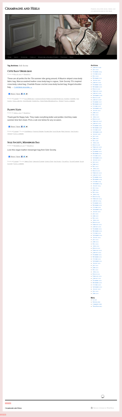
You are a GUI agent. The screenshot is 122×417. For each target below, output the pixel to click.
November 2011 (97, 257)
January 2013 (97, 227)
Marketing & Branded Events (48, 57)
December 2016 (97, 125)
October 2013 (97, 207)
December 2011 (97, 254)
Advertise (24, 57)
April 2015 (96, 168)
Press (71, 57)
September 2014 (97, 183)
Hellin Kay (27, 74)
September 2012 (97, 235)
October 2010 (97, 285)
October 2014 (97, 181)
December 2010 (97, 280)
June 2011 (95, 267)
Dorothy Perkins (38, 131)
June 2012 (96, 242)
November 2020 (97, 87)
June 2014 (96, 190)
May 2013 (95, 218)
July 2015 (95, 162)
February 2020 (97, 91)
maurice (66, 98)
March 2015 (96, 171)
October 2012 (97, 233)
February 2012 (97, 250)
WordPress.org (97, 306)
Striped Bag (35, 101)
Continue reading (23, 87)
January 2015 (97, 175)
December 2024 (97, 72)
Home (9, 57)
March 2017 (96, 119)
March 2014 (96, 196)
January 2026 (97, 67)
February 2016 (97, 147)
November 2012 (97, 231)
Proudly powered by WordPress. (103, 408)
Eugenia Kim (48, 131)
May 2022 (96, 76)
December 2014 (97, 177)
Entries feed (96, 302)
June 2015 (96, 164)
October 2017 (97, 106)
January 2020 (97, 93)
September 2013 (97, 209)
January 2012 (97, 252)
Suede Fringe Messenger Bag (49, 101)
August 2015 (97, 160)
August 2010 (97, 289)
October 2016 (97, 130)
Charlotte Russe (40, 98)
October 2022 (97, 74)
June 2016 (95, 138)
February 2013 (97, 224)
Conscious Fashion (38, 161)
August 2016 (96, 134)
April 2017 (96, 117)
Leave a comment (70, 101)
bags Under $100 (29, 98)
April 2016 (96, 143)
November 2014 (97, 179)
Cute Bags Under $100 (19, 71)
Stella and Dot (17, 101)
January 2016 (97, 149)
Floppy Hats (14, 109)
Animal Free (28, 161)
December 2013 (97, 203)
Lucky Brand (57, 131)
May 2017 (95, 115)
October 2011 (97, 259)
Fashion (15, 98)
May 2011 (95, 270)
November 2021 (97, 78)
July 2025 (96, 69)
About (16, 57)
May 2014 (95, 192)
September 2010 (97, 287)
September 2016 (97, 132)
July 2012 (95, 239)
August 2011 (96, 263)
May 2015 (95, 166)
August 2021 (97, 80)
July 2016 (95, 136)
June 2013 (95, 216)
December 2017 (97, 102)
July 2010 (95, 291)
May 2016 (95, 140)
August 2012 (97, 237)
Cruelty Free (49, 161)
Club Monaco (28, 131)
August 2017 (97, 110)
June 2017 (96, 112)
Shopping (73, 98)
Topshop (61, 101)
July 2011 (95, 265)
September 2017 (97, 108)
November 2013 (97, 205)
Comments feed (97, 304)
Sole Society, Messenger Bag (23, 142)
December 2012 (97, 229)
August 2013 (96, 211)
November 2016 (97, 128)
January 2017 (97, 123)
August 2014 (97, 186)
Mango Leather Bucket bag (55, 98)
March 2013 (96, 222)
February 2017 (97, 121)
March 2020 (96, 89)
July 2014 (95, 188)
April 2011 (96, 272)
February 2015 (97, 173)
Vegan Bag (65, 161)
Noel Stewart (65, 131)
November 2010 (97, 282)
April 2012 (96, 246)
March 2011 (96, 274)
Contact (33, 57)
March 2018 (96, 97)
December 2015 (97, 151)
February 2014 (97, 199)
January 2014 (97, 201)
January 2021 (97, 82)
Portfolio (64, 57)
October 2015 (97, 155)
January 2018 (97, 100)
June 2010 (96, 293)
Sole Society (74, 131)
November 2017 (97, 104)
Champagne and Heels (22, 8)
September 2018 (97, 95)
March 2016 (96, 145)
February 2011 (97, 276)
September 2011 (97, 261)
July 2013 (95, 214)
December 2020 (97, 84)
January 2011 (97, 278)
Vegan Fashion (74, 161)
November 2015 (97, 153)
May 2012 (95, 244)
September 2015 (97, 158)
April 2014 (96, 194)
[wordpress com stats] (8, 403)
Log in (95, 300)
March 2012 (96, 248)
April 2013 (96, 220)
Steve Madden (27, 101)
